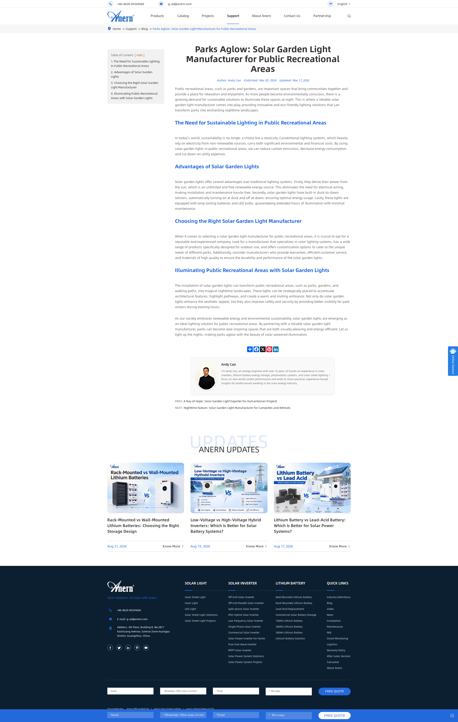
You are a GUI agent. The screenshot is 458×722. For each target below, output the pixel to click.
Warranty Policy (336, 650)
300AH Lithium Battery (289, 632)
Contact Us (292, 15)
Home (117, 28)
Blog (145, 28)
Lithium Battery (290, 583)
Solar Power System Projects (245, 662)
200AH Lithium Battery (289, 626)
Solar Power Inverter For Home (246, 638)
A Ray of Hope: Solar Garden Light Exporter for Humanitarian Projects (230, 401)
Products (157, 15)
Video (330, 609)
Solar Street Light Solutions (201, 615)
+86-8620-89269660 (130, 4)
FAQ (329, 632)
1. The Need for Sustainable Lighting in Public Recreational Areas (135, 63)
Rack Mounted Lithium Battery (294, 603)
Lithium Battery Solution (290, 638)
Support (233, 15)
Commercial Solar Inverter (243, 632)
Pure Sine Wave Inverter (242, 644)
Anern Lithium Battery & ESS (200, 708)
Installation (334, 621)
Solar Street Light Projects (200, 621)
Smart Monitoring (337, 638)
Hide (140, 55)
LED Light (190, 609)
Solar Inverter (242, 583)
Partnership (322, 15)
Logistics (332, 644)
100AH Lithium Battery (289, 621)
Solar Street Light (195, 597)
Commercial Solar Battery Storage (296, 615)
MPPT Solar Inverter (239, 650)
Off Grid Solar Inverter (241, 597)
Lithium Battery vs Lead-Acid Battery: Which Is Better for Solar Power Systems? (310, 525)
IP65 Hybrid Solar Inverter (243, 615)
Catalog (183, 15)
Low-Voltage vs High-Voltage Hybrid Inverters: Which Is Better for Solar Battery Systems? (226, 525)
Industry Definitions (339, 597)
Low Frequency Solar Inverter (245, 621)
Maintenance (335, 626)
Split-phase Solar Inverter (243, 609)
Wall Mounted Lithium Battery (294, 597)
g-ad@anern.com (180, 4)
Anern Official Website (138, 708)
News (330, 615)
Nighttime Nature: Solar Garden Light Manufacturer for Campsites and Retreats (237, 407)
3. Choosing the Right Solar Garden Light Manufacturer (134, 84)
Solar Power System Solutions (246, 656)
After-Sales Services (338, 656)
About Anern (261, 15)
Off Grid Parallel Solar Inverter (246, 603)
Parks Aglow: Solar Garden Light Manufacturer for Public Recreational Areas (204, 28)
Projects (208, 15)
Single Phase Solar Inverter (244, 626)
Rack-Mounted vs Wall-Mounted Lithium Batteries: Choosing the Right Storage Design (143, 525)
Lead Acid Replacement (290, 609)
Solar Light (196, 583)
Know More (173, 546)
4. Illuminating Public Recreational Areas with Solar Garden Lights (134, 95)
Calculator (333, 662)
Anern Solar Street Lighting (168, 708)
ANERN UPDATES (229, 449)
